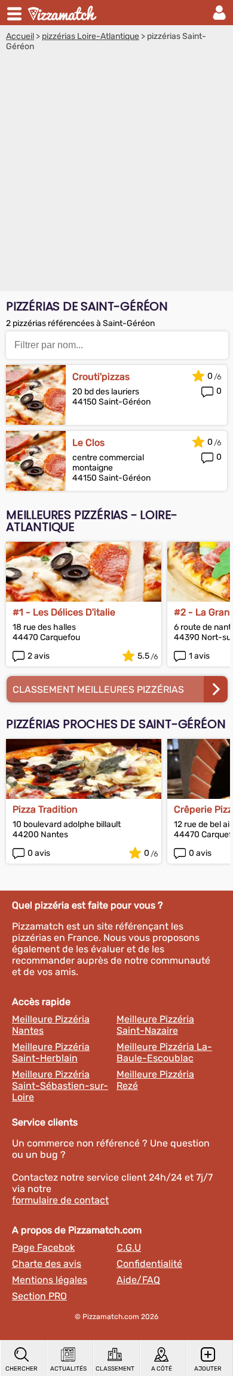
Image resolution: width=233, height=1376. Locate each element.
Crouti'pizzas (101, 376)
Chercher (21, 1368)
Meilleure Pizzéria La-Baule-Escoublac (164, 1052)
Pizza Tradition (45, 809)
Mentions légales (49, 1280)
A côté (161, 1368)
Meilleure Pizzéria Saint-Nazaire (155, 1024)
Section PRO (39, 1296)
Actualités (68, 1368)
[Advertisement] (116, 174)
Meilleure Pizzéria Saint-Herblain (51, 1052)
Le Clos (88, 442)
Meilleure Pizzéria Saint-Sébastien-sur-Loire (60, 1086)
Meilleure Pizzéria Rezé (155, 1080)
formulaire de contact (60, 1200)
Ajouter (208, 1368)
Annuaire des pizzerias (63, 13)
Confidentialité (149, 1263)
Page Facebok (43, 1247)
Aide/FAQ (138, 1280)
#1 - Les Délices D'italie (64, 612)
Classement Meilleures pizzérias (98, 689)
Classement (115, 1368)
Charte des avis (46, 1263)
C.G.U (128, 1247)
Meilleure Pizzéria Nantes (51, 1024)
